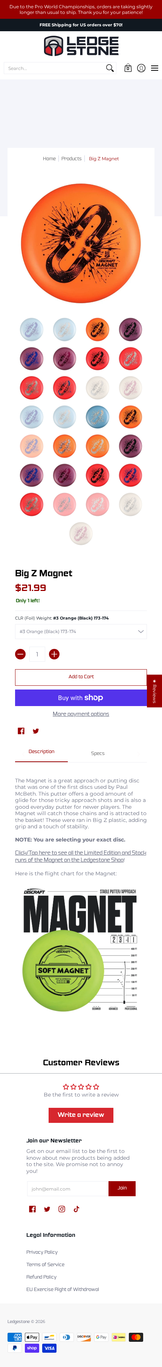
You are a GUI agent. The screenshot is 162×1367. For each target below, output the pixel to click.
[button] (127, 68)
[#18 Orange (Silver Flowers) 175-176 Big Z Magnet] (65, 446)
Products (71, 159)
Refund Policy (41, 1277)
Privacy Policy (42, 1252)
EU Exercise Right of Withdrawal (62, 1290)
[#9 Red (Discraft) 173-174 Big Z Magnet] (31, 388)
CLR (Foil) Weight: (62, 618)
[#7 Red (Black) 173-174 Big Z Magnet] (97, 359)
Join (122, 1188)
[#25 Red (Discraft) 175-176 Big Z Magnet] (31, 504)
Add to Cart (81, 677)
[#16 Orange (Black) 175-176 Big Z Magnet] (131, 417)
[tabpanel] (81, 894)
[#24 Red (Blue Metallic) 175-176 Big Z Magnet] (131, 475)
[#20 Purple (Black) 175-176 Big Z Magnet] (131, 446)
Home (49, 159)
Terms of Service (45, 1265)
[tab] (41, 754)
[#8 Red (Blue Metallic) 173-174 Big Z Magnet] (131, 359)
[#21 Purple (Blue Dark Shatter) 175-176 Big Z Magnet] (31, 475)
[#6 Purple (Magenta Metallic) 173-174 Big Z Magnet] (65, 359)
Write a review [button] (81, 1115)
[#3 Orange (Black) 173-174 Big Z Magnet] (97, 329)
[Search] (110, 68)
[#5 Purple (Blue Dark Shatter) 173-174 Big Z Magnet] (31, 359)
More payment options (81, 714)
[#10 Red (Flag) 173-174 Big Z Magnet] (65, 388)
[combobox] (54, 68)
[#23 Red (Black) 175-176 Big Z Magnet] (97, 475)
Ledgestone (19, 1322)
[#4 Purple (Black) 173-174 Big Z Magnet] (131, 329)
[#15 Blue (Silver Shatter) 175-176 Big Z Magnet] (97, 417)
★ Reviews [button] (154, 691)
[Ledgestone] (81, 46)
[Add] (54, 654)
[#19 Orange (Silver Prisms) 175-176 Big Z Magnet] (97, 446)
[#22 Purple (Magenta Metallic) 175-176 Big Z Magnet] (65, 475)
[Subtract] (20, 654)
